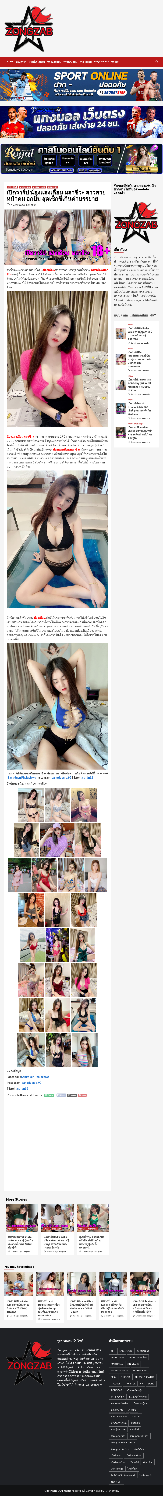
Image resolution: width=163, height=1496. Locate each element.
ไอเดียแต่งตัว (146, 1475)
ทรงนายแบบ (54, 61)
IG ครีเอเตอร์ (142, 1350)
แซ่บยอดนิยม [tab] (139, 315)
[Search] (157, 61)
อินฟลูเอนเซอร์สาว (139, 1436)
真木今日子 (116, 1481)
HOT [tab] (153, 315)
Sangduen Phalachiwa (22, 777)
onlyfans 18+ (101, 61)
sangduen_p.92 (61, 777)
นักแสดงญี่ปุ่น (140, 1403)
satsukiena (140, 1370)
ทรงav (114, 61)
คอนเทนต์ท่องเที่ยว (120, 1403)
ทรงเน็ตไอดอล (37, 61)
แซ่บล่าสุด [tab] (121, 315)
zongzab (116, 1390)
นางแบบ (132, 1409)
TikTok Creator (144, 1377)
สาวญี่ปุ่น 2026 (118, 1429)
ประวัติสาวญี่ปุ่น (119, 1422)
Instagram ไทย (138, 1357)
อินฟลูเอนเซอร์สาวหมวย (123, 1442)
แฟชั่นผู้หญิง (117, 1468)
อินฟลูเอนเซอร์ (118, 1436)
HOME (10, 61)
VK (141, 1383)
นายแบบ (136, 1416)
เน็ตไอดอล (116, 1455)
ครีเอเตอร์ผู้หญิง (134, 1390)
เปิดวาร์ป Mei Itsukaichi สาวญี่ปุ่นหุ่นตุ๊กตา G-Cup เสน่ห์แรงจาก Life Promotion (140, 359)
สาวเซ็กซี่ (134, 1429)
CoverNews (93, 1490)
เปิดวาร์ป (134, 1462)
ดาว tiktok (86, 61)
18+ (113, 1350)
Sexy (113, 1377)
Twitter (130, 1383)
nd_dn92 (87, 777)
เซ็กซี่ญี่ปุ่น (139, 1449)
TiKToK (125, 1377)
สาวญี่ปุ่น (135, 1422)
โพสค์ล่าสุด (52, 187)
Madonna (117, 1364)
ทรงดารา (21, 61)
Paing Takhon (119, 1370)
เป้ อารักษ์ (147, 1462)
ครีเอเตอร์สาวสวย (138, 1396)
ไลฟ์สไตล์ (132, 1468)
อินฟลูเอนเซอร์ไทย (120, 1449)
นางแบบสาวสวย (119, 1416)
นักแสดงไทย (117, 1409)
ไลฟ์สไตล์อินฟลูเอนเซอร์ (123, 1475)
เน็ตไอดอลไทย (118, 1462)
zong (151, 1383)
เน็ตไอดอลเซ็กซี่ (134, 1455)
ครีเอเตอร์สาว (117, 1396)
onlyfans (133, 1364)
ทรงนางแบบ (70, 61)
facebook (126, 1350)
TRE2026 (115, 1383)
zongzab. (31, 205)
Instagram (117, 1357)
